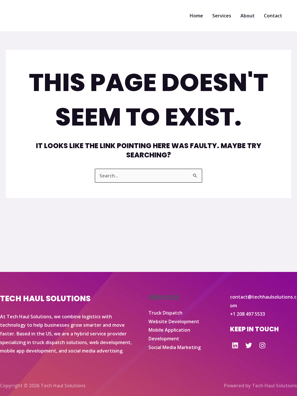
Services (221, 15)
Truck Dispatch (165, 313)
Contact (273, 15)
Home (196, 15)
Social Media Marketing (174, 347)
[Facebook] (235, 345)
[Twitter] (249, 345)
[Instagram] (262, 345)
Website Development (173, 321)
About (247, 15)
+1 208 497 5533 (247, 314)
